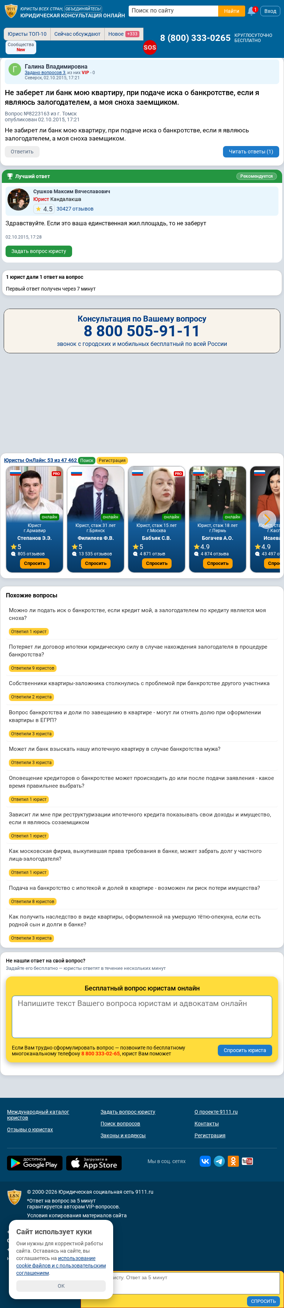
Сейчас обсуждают (77, 34)
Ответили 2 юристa (31, 697)
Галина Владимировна (56, 66)
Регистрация (112, 460)
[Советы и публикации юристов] (11, 11)
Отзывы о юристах (30, 1129)
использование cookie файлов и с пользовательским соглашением (61, 1265)
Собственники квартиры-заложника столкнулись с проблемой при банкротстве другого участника (139, 683)
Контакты (207, 1124)
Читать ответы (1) (251, 152)
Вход (270, 11)
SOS (150, 47)
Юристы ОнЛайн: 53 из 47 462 (41, 460)
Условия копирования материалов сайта (77, 1215)
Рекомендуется (256, 176)
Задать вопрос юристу (38, 251)
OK (61, 1286)
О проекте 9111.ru (216, 1112)
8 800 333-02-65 (100, 1054)
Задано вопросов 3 (45, 72)
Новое (123, 34)
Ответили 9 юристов (32, 668)
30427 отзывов (68, 209)
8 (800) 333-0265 (195, 38)
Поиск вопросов (120, 1124)
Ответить (22, 152)
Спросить (34, 563)
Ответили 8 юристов (32, 901)
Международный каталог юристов (38, 1115)
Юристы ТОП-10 (27, 34)
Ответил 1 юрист (29, 631)
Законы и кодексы (123, 1135)
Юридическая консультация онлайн (72, 15)
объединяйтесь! (83, 9)
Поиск (86, 460)
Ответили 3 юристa (31, 733)
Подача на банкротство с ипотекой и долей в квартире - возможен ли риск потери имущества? (134, 888)
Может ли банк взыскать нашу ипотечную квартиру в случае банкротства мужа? (114, 749)
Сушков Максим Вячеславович (71, 191)
